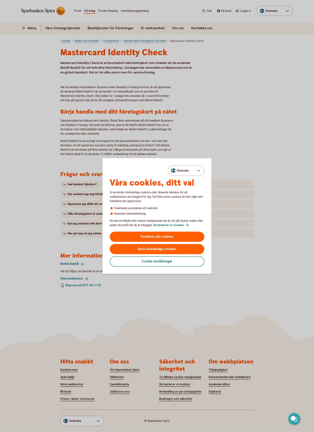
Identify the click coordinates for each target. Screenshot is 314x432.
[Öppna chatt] (294, 419)
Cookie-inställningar (157, 261)
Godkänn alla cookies (157, 236)
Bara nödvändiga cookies (157, 249)
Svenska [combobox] (183, 170)
